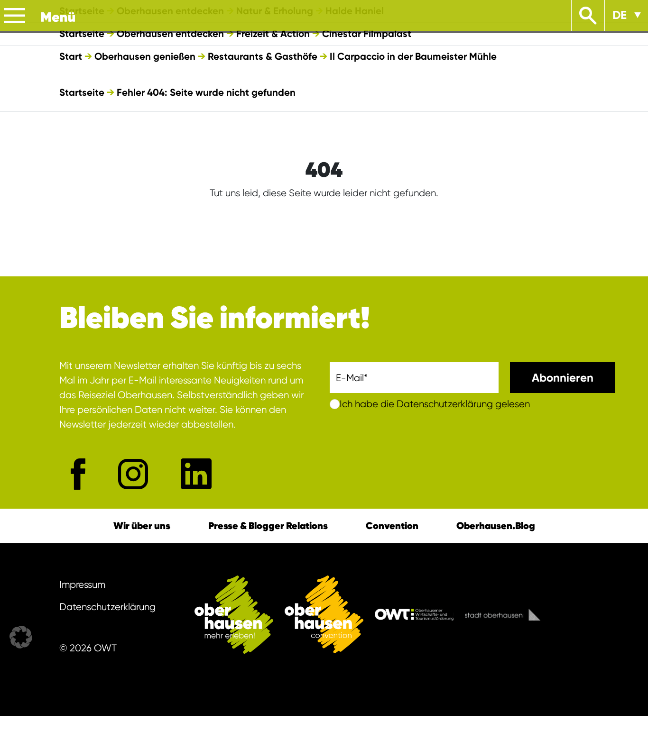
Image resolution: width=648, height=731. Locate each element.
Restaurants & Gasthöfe (262, 56)
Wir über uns (141, 526)
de (619, 15)
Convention (392, 526)
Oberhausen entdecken (170, 33)
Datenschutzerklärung (107, 606)
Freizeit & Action (273, 33)
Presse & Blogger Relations (268, 526)
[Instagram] (133, 474)
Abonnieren (562, 377)
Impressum (82, 584)
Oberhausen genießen (144, 56)
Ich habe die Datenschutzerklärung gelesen (435, 404)
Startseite (81, 33)
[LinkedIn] (196, 474)
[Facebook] (78, 474)
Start (70, 56)
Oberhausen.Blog (495, 526)
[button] (21, 637)
